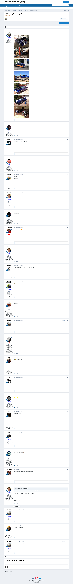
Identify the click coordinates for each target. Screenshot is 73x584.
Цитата (17, 135)
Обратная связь (38, 580)
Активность (11, 5)
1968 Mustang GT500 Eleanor (17, 19)
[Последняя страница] (11, 27)
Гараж (35, 7)
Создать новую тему (53, 22)
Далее (9, 556)
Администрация (20, 7)
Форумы (5, 7)
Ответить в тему (64, 22)
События (10, 7)
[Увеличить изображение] (19, 176)
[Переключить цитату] (15, 488)
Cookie (43, 580)
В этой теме (64, 5)
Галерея (14, 7)
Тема (33, 580)
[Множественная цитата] (14, 120)
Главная (6, 5)
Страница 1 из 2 (15, 556)
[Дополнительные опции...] (67, 30)
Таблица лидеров (18, 5)
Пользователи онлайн (28, 7)
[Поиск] (68, 5)
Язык (30, 580)
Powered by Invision (36, 582)
